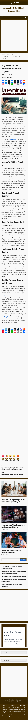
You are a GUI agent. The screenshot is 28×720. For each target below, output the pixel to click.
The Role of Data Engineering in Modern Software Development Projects (13, 500)
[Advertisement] (14, 36)
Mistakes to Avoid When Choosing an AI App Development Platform (13, 526)
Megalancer (7, 317)
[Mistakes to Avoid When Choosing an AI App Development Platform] (14, 514)
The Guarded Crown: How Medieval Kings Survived (13, 576)
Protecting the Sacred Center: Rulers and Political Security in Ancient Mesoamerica (13, 572)
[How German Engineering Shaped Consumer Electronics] (14, 540)
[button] (2, 17)
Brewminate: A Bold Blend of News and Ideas (14, 9)
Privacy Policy (19, 700)
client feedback (8, 296)
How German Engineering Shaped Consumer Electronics (11, 551)
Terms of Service (9, 700)
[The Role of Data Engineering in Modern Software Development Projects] (14, 489)
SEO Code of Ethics (13, 702)
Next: (12, 473)
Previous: (12, 467)
